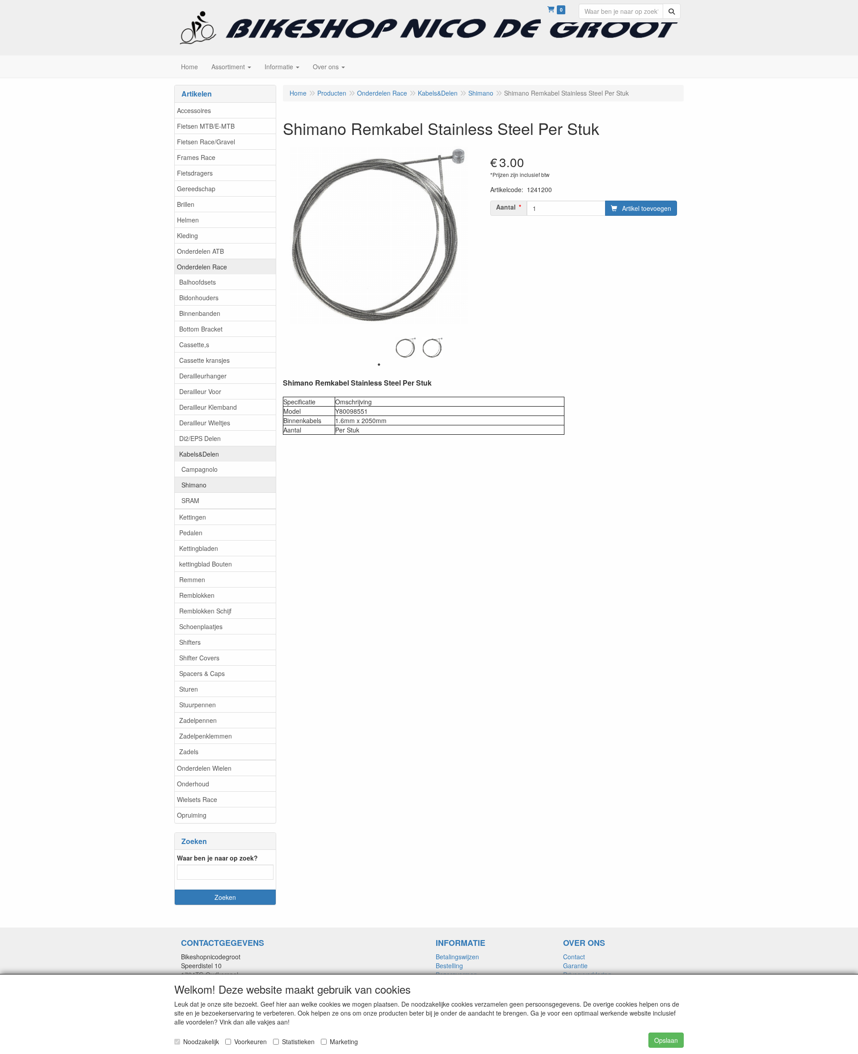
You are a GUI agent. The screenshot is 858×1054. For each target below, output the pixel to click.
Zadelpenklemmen (205, 735)
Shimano (193, 484)
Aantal (506, 207)
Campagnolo (199, 469)
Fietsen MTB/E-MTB (206, 126)
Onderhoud (193, 783)
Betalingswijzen (457, 956)
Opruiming (191, 814)
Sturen (188, 688)
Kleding (187, 235)
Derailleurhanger (203, 375)
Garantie (575, 965)
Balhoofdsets (197, 281)
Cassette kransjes (204, 360)
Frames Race (196, 157)
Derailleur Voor (200, 391)
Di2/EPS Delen (200, 438)
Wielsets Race (197, 799)
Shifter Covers (199, 657)
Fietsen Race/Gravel (206, 141)
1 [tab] (378, 364)
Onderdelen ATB (200, 251)
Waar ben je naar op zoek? (217, 857)
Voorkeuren (250, 1041)
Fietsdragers (195, 172)
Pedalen (190, 532)
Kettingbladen (198, 548)
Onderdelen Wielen (204, 768)
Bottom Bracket (201, 328)
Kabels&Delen (199, 453)
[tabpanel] (405, 347)
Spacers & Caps (202, 673)
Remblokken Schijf (205, 610)
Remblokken (196, 595)
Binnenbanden (199, 313)
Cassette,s (194, 344)
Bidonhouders (199, 297)
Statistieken (298, 1041)
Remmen (192, 579)
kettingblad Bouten (205, 563)
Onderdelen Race (202, 266)
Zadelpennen (198, 720)
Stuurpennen (197, 704)
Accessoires (194, 110)
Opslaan (666, 1040)
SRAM (190, 500)
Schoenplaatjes (201, 626)
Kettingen (192, 516)
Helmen (188, 219)
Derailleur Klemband (208, 407)
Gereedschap (196, 188)
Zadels (188, 751)
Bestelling (449, 965)
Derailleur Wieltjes (204, 422)
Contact (574, 956)
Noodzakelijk (201, 1041)
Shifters (190, 642)
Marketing (344, 1041)
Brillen (185, 204)
